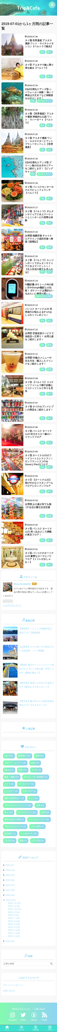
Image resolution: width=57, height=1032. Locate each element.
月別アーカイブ (30, 857)
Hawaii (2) (9, 770)
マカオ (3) (36, 770)
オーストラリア (44, 101)
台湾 (49, 247)
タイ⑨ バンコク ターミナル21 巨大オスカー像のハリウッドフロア (38, 434)
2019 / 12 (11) (14, 903)
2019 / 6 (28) (14, 921)
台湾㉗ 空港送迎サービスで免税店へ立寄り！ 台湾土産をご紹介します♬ (39, 336)
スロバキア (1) (29, 791)
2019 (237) (11, 900)
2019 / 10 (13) (14, 909)
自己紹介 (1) (10, 833)
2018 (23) (10, 941)
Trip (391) (8, 756)
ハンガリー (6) (11, 791)
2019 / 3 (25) (14, 930)
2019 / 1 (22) (14, 936)
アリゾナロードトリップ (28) (17, 805)
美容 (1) (23, 841)
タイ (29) (8, 812)
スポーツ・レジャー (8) (15, 763)
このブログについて (12, 605)
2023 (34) (10, 880)
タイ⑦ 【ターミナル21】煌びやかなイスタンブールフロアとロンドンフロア (39, 483)
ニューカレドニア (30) (39, 819)
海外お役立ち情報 (43, 296)
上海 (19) (40, 805)
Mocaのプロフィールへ (21, 1009)
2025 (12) (10, 870)
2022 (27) (10, 885)
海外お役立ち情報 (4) (14, 819)
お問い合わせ (9, 991)
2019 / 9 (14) (14, 912)
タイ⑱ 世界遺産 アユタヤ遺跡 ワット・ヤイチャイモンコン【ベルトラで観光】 (39, 43)
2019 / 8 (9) (13, 915)
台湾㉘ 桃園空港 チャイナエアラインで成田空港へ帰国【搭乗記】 (39, 238)
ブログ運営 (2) (37, 826)
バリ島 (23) (9, 841)
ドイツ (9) (9, 784)
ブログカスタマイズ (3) (15, 826)
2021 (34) (10, 890)
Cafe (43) (35, 763)
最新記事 (30, 620)
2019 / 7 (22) (14, 918)
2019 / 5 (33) (14, 924)
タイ (49, 52)
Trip (42, 52)
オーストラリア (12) (27, 812)
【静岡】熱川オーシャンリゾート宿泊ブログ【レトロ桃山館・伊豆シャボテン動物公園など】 (36, 668)
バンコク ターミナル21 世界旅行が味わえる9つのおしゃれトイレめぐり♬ (38, 312)
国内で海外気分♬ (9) (14, 798)
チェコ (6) (33, 798)
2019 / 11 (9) (14, 906)
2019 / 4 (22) (14, 927)
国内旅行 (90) (24, 756)
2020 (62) (10, 895)
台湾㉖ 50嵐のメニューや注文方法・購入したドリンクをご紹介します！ (39, 360)
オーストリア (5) (26, 784)
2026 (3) (9, 865)
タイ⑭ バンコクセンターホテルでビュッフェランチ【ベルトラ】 (39, 190)
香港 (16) (22, 770)
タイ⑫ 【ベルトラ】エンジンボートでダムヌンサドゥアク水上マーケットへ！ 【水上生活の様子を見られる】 (39, 266)
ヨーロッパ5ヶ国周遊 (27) (36, 777)
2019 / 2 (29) (14, 933)
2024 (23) (10, 875)
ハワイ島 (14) (38, 841)
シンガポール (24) (28, 833)
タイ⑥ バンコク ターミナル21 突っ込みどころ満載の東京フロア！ (38, 531)
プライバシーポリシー (13, 985)
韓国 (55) (39, 756)
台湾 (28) (45, 812)
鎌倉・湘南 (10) (11, 777)
